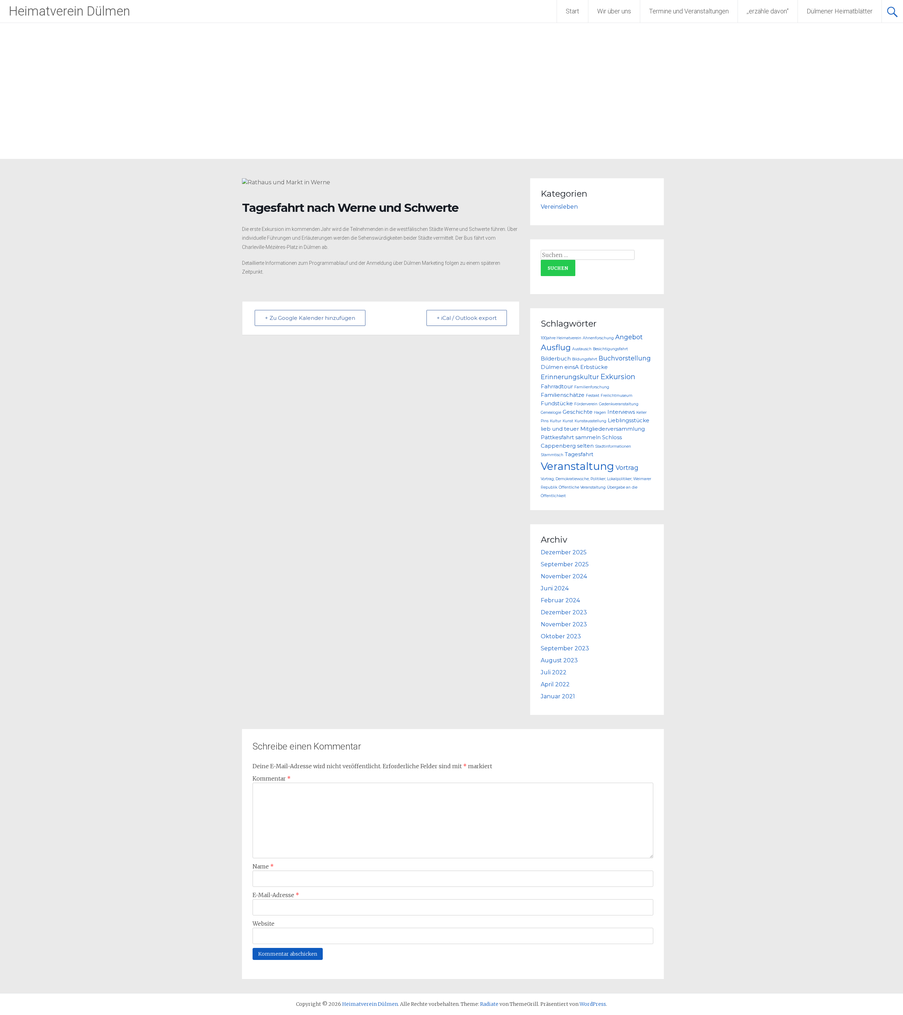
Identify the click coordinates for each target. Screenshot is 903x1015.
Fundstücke (557, 403)
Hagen (600, 412)
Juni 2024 (555, 588)
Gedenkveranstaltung (618, 404)
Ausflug (556, 347)
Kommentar (272, 778)
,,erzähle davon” (768, 11)
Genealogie (551, 412)
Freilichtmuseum (616, 395)
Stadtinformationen (613, 446)
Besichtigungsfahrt (610, 349)
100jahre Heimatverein (561, 338)
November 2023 (564, 624)
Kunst (568, 421)
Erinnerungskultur (570, 377)
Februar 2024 (560, 600)
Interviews (621, 412)
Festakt (592, 395)
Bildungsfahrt (584, 359)
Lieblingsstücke (628, 420)
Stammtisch (552, 455)
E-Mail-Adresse (276, 894)
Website (263, 923)
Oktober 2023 (561, 636)
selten (585, 446)
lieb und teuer (560, 429)
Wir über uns (614, 11)
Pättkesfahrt (557, 437)
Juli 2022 (553, 672)
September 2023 (565, 648)
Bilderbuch (556, 359)
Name (263, 866)
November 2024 (564, 576)
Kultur (555, 421)
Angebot (629, 337)
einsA (571, 367)
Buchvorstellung (625, 358)
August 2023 (559, 660)
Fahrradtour (557, 386)
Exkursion (617, 376)
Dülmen (552, 367)
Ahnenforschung (598, 338)
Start (572, 11)
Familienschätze (562, 395)
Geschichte (578, 412)
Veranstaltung (577, 466)
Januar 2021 (558, 696)
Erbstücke (594, 367)
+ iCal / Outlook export (467, 318)
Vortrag (627, 467)
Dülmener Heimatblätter (840, 11)
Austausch (582, 349)
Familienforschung (591, 387)
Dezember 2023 (564, 612)
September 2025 (565, 564)
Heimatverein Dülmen (69, 11)
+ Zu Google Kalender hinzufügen (310, 318)
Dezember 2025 (564, 552)
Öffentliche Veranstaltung (582, 487)
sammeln (588, 437)
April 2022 (555, 684)
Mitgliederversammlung (612, 429)
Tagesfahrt (579, 454)
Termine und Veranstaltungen (689, 11)
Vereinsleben (559, 206)
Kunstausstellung (590, 421)
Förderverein (586, 404)
